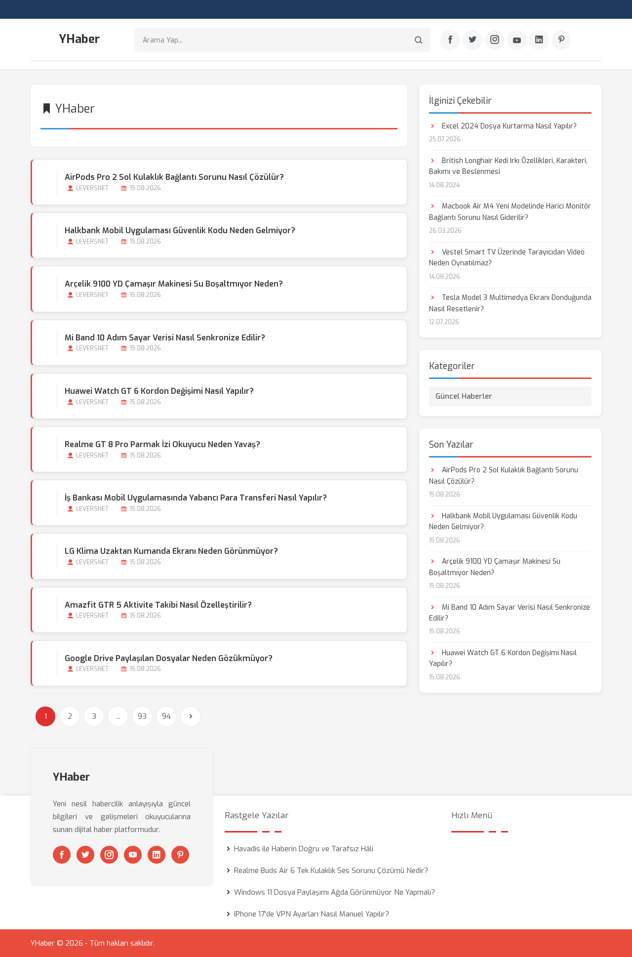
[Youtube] (517, 40)
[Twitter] (472, 40)
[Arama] (418, 40)
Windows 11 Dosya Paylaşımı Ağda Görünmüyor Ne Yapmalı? (334, 892)
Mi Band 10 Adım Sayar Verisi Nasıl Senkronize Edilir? (165, 338)
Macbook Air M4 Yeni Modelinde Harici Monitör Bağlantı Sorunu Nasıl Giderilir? (510, 212)
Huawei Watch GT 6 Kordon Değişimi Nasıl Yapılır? (159, 391)
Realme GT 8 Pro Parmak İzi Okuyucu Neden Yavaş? (162, 444)
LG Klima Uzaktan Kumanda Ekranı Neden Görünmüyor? (171, 551)
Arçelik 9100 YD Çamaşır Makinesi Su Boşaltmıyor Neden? (174, 284)
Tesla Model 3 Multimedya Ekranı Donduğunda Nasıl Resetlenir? (510, 303)
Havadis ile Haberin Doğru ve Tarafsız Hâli (303, 849)
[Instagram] (495, 40)
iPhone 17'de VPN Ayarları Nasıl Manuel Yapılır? (311, 914)
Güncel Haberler (463, 396)
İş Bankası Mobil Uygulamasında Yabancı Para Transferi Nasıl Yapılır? (196, 498)
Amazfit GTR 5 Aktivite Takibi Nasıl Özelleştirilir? (158, 605)
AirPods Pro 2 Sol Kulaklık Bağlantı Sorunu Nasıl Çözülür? (174, 177)
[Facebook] (450, 40)
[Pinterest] (561, 40)
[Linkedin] (539, 40)
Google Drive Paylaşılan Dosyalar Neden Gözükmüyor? (169, 658)
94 (166, 716)
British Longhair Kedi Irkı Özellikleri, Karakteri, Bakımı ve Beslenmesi (508, 166)
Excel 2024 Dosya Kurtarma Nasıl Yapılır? (508, 126)
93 (142, 716)
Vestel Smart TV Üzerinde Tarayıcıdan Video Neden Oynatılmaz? (507, 258)
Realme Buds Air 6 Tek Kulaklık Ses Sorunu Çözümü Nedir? (331, 870)
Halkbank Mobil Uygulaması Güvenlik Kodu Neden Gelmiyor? (180, 230)
